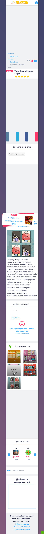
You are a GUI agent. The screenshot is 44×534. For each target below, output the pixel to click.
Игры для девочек (12, 57)
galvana (16, 457)
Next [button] (35, 454)
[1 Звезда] (15, 76)
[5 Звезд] (28, 76)
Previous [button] (9, 454)
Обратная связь (22, 524)
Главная (10, 54)
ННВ (28, 457)
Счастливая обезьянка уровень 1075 (14, 221)
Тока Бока (14, 62)
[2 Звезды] (18, 76)
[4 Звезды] (25, 76)
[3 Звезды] (22, 76)
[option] (16, 454)
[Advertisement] (22, 29)
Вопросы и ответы (22, 527)
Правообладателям (22, 529)
